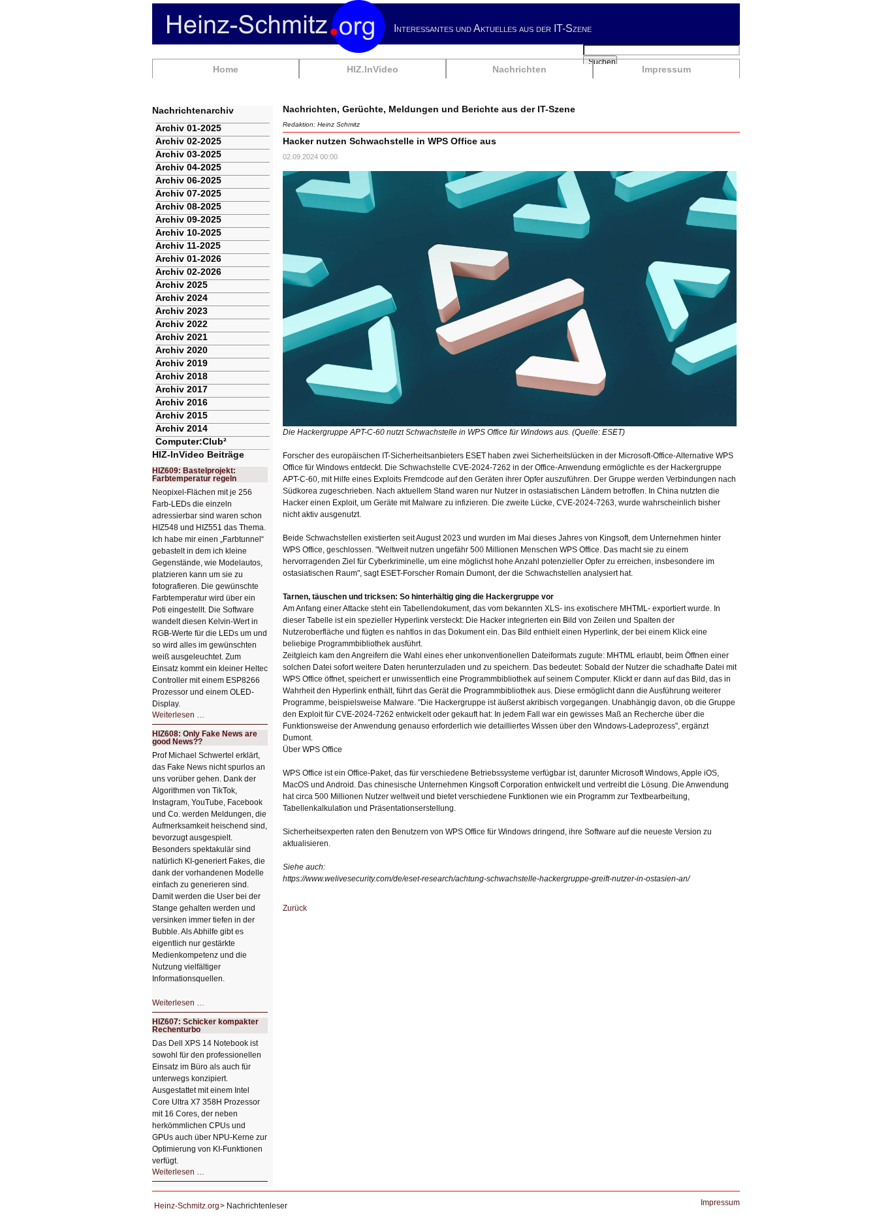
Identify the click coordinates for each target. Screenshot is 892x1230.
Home (225, 69)
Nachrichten (519, 69)
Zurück (295, 908)
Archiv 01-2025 (188, 128)
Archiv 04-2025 (188, 167)
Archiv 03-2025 (188, 154)
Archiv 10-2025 (188, 232)
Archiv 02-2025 (188, 141)
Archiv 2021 (181, 337)
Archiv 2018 (181, 376)
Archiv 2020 (181, 350)
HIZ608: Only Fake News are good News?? (204, 737)
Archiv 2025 (181, 284)
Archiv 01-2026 (188, 258)
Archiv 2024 (181, 297)
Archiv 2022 (181, 324)
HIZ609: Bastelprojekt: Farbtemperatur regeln (194, 474)
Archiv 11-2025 (188, 245)
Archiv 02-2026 (188, 271)
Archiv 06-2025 (188, 180)
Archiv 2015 (181, 415)
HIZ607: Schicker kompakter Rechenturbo (205, 1025)
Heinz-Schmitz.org (186, 1205)
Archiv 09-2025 (188, 219)
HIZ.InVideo (372, 69)
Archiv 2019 (181, 363)
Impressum (666, 69)
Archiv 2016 (181, 402)
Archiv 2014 (181, 428)
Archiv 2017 (181, 389)
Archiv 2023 (181, 311)
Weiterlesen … (178, 714)
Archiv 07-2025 (188, 193)
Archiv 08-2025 (188, 206)
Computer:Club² (191, 441)
